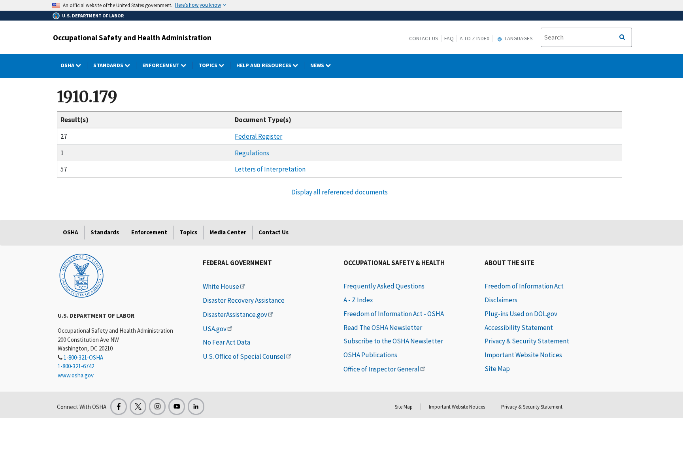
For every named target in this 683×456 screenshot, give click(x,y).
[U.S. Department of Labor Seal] (81, 275)
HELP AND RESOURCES (264, 65)
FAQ (449, 38)
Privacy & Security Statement (527, 341)
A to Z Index (474, 38)
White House (221, 286)
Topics (208, 65)
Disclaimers (501, 300)
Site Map (497, 368)
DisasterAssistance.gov (235, 314)
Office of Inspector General (381, 369)
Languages (518, 38)
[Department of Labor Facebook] (118, 406)
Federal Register (258, 136)
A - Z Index (358, 300)
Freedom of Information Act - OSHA (393, 313)
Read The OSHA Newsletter (382, 327)
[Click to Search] (622, 37)
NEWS (317, 65)
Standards (109, 65)
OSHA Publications (370, 354)
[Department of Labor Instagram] (157, 406)
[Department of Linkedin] (196, 406)
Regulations (252, 153)
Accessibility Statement (519, 327)
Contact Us (423, 38)
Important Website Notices (523, 354)
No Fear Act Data (226, 342)
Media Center (227, 232)
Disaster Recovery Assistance (244, 300)
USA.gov (214, 328)
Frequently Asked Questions (384, 286)
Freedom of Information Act (524, 286)
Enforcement (161, 65)
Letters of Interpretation (270, 169)
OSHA (67, 65)
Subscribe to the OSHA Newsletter (393, 341)
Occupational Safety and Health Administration (132, 37)
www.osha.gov (76, 375)
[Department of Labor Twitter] (138, 406)
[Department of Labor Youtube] (176, 406)
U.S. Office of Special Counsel (244, 356)
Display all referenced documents (339, 192)
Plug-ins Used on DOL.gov (521, 313)
